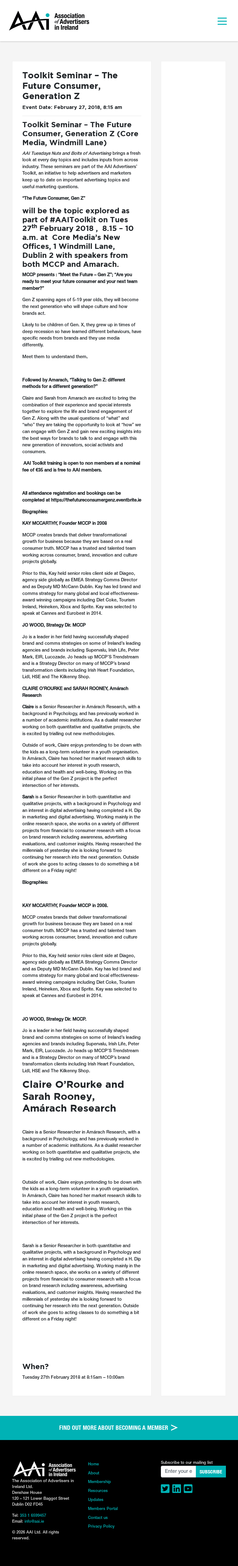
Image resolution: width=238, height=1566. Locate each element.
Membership (99, 1482)
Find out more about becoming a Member (114, 1427)
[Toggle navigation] (222, 20)
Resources (98, 1491)
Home (93, 1464)
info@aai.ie (34, 1521)
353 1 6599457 (33, 1515)
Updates (96, 1500)
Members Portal (103, 1509)
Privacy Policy (101, 1526)
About (93, 1473)
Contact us (98, 1518)
